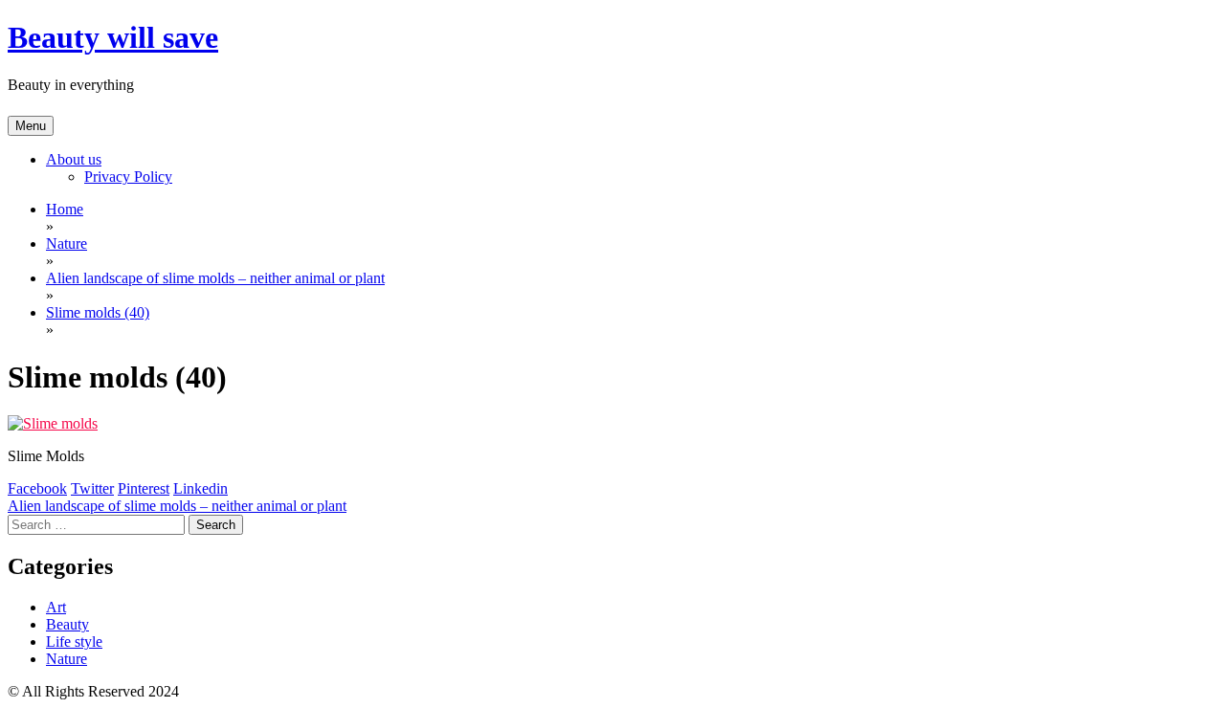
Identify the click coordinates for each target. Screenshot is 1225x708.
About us (73, 159)
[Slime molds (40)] (53, 423)
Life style (74, 641)
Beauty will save (113, 37)
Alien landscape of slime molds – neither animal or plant (177, 506)
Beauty (67, 624)
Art (56, 607)
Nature (66, 659)
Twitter (92, 488)
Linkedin (200, 488)
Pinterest (143, 488)
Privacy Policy (128, 176)
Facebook (37, 488)
